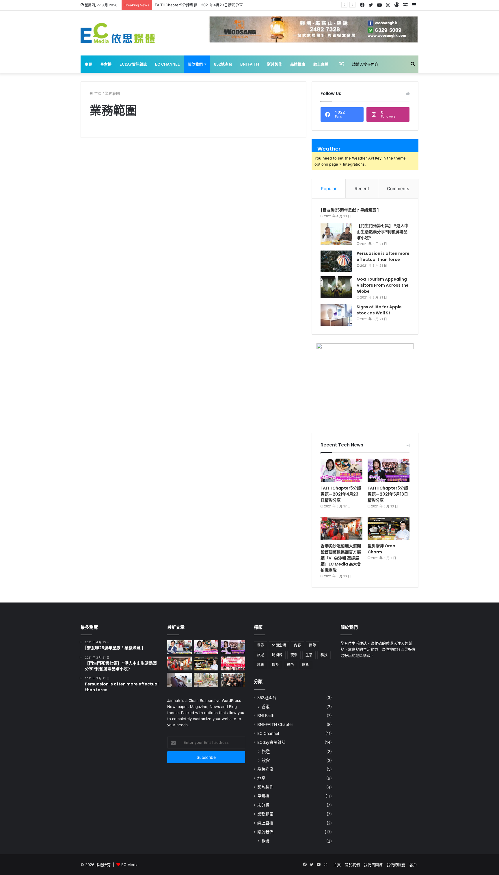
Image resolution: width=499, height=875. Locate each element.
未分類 (263, 805)
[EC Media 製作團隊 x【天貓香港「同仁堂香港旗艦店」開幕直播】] (233, 663)
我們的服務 (396, 864)
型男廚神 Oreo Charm (381, 549)
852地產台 (223, 64)
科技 (324, 655)
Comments (398, 188)
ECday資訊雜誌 (133, 64)
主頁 (88, 64)
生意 (309, 655)
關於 (275, 665)
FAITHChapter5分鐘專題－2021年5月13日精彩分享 (388, 494)
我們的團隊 (373, 864)
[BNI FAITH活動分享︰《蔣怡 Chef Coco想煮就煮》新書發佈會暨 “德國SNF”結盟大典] (233, 680)
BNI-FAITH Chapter (275, 724)
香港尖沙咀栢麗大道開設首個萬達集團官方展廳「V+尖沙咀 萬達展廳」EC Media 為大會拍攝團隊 (341, 558)
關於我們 (195, 64)
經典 (260, 665)
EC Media (129, 864)
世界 (260, 645)
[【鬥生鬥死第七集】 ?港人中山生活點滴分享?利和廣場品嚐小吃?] (336, 234)
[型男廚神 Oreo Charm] (388, 528)
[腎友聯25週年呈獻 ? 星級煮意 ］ (351, 210)
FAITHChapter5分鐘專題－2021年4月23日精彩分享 (341, 494)
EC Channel (167, 64)
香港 (266, 706)
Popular (329, 188)
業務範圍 (265, 814)
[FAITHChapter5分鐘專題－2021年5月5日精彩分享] (179, 647)
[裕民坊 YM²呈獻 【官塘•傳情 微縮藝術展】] (206, 680)
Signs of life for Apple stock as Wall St (379, 310)
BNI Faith (249, 64)
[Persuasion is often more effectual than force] (336, 261)
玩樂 (294, 655)
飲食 (305, 665)
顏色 (290, 665)
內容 (297, 645)
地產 (261, 778)
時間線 (277, 655)
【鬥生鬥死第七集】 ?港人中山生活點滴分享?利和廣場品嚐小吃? (382, 232)
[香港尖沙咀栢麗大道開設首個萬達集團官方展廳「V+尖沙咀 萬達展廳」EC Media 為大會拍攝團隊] (341, 528)
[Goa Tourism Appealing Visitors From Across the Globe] (336, 287)
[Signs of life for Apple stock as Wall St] (336, 315)
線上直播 (320, 64)
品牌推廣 (297, 64)
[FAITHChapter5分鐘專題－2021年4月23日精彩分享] (341, 470)
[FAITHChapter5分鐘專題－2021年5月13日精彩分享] (388, 470)
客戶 (413, 864)
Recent (362, 188)
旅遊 (260, 655)
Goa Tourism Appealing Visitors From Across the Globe (383, 285)
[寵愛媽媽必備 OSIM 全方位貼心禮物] (179, 680)
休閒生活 (279, 645)
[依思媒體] (118, 33)
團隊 (312, 645)
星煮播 (105, 64)
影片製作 (274, 64)
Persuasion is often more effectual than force (383, 256)
